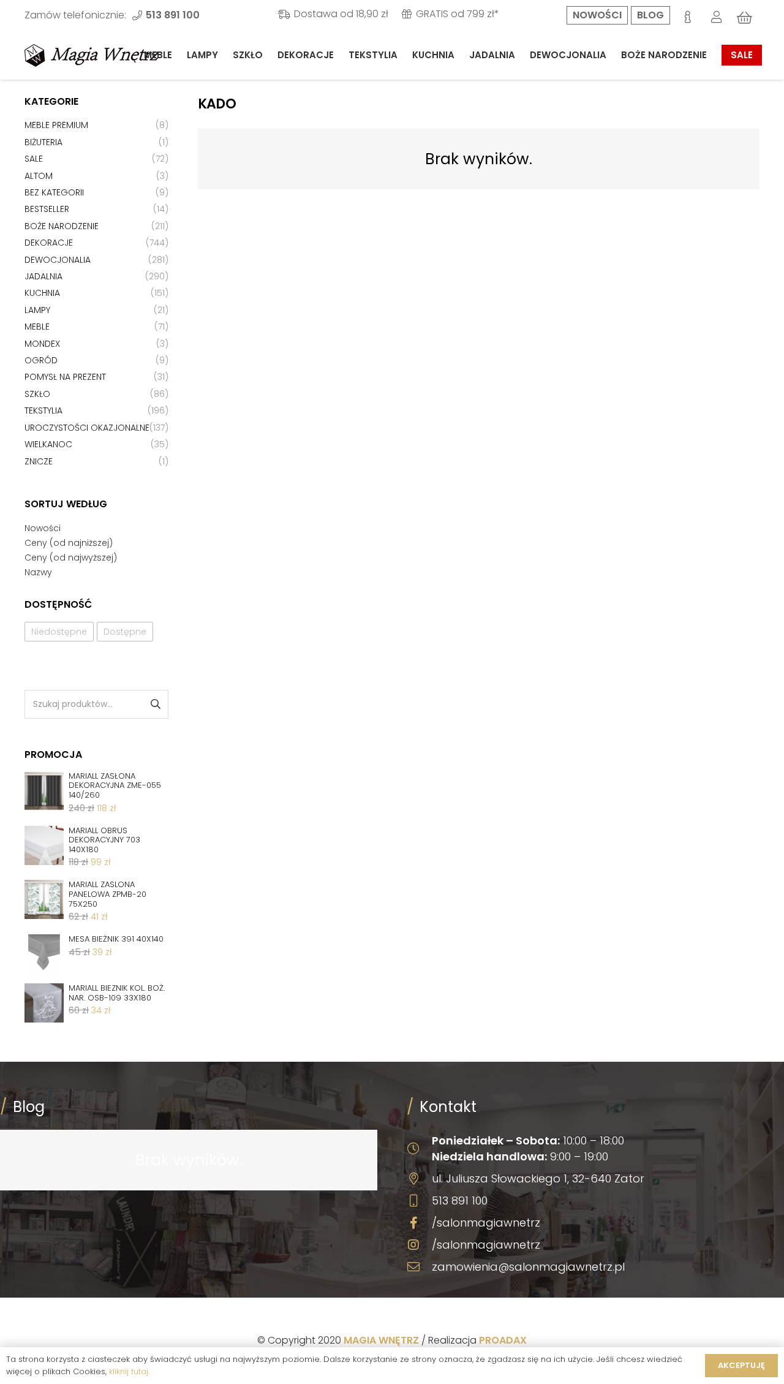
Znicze (38, 461)
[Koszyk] (745, 17)
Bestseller (46, 209)
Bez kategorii (54, 192)
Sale (33, 159)
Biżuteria (43, 142)
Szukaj (154, 704)
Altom (38, 176)
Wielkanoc (48, 444)
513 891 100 (460, 1200)
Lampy (37, 310)
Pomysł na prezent (65, 377)
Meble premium (56, 125)
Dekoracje (48, 242)
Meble (37, 326)
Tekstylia (43, 410)
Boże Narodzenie (61, 226)
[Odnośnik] (91, 55)
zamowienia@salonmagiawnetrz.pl (528, 1266)
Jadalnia (43, 276)
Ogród (41, 360)
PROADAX (503, 1340)
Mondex (42, 344)
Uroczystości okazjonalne (86, 428)
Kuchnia (42, 293)
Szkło (37, 394)
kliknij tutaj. (129, 1371)
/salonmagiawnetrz (486, 1222)
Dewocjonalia (57, 260)
